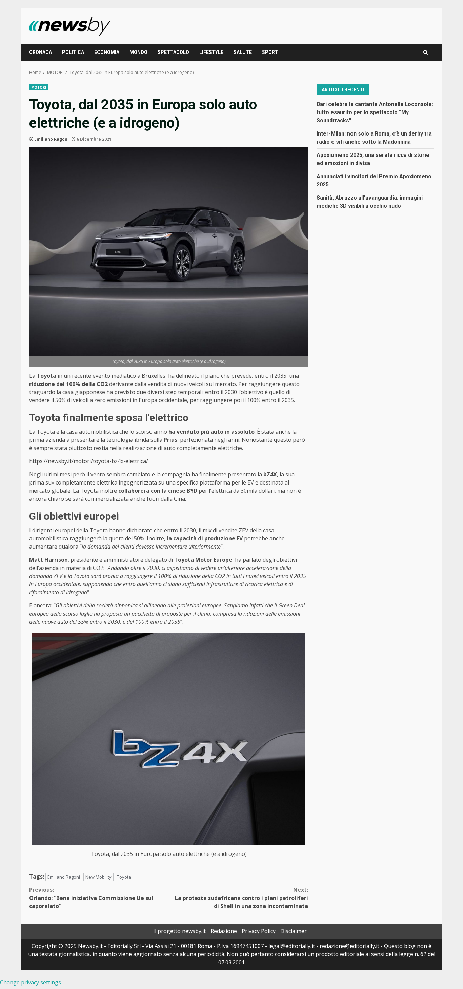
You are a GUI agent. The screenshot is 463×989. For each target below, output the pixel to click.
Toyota (124, 877)
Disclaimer (293, 931)
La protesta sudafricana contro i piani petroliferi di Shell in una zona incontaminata (241, 898)
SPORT (270, 52)
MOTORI (38, 87)
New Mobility (98, 877)
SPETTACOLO (173, 52)
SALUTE (243, 52)
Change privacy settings (30, 982)
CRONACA (40, 52)
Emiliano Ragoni (51, 139)
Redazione (223, 931)
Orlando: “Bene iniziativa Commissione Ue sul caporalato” (91, 898)
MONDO (138, 52)
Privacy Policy (259, 931)
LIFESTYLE (211, 52)
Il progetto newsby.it (179, 931)
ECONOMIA (106, 52)
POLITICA (73, 52)
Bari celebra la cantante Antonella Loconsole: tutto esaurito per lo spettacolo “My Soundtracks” (375, 112)
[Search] (425, 52)
